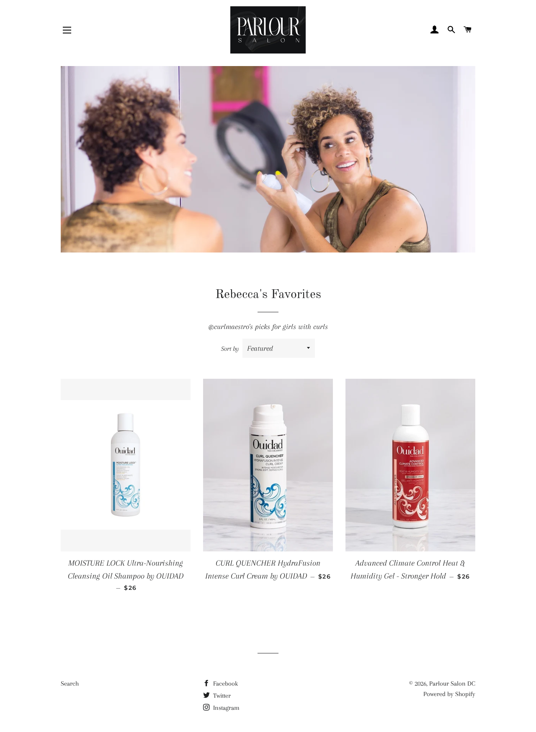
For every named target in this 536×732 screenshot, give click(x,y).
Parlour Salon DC (452, 683)
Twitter (221, 695)
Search (70, 683)
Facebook (224, 683)
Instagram (225, 708)
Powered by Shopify (449, 694)
